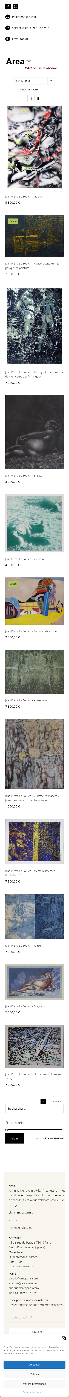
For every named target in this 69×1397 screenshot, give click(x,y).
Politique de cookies (32, 1392)
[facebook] (8, 6)
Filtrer (14, 1138)
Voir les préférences (34, 1383)
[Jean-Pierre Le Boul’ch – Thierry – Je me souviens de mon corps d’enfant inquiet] (34, 326)
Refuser (34, 1374)
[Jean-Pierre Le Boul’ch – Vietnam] (34, 523)
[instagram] (15, 6)
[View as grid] (31, 98)
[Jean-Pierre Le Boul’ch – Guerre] (34, 147)
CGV (15, 1220)
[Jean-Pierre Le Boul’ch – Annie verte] (34, 672)
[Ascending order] (51, 80)
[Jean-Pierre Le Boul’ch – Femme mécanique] (34, 601)
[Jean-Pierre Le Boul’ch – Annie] (34, 916)
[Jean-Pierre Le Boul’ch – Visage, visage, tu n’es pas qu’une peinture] (34, 236)
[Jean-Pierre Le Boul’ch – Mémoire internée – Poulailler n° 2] (34, 841)
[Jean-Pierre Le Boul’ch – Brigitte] (34, 432)
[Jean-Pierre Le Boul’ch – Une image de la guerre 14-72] (34, 1046)
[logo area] (31, 58)
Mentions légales (21, 1228)
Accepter (34, 1364)
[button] (63, 1338)
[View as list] (38, 98)
